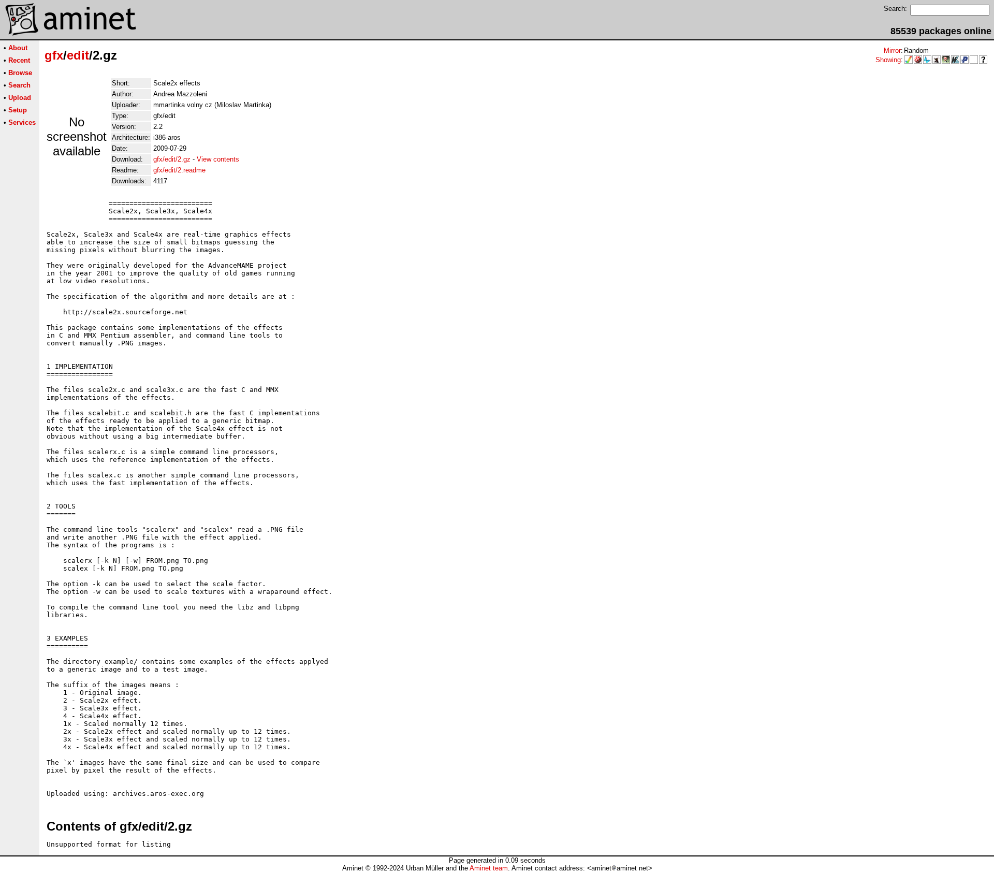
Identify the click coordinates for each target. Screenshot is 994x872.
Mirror (892, 50)
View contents (218, 159)
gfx (54, 55)
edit (78, 55)
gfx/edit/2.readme (179, 170)
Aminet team (489, 868)
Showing (888, 60)
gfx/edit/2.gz (172, 159)
